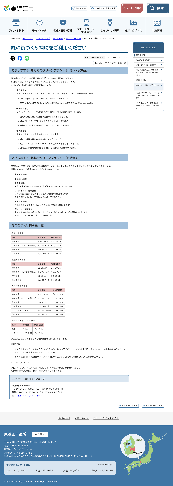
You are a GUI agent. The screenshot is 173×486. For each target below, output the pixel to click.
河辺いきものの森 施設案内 (146, 65)
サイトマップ (64, 418)
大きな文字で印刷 (113, 63)
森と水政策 (58, 38)
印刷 (96, 63)
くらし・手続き (16, 30)
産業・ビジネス (133, 30)
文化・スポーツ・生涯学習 (86, 30)
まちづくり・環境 (110, 30)
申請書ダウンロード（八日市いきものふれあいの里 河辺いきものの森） (148, 95)
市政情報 (157, 30)
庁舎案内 (39, 434)
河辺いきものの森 (73, 38)
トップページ (28, 38)
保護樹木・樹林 (141, 80)
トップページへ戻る (154, 405)
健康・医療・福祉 (63, 30)
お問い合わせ (82, 418)
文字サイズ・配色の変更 (105, 8)
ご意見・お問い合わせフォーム (28, 396)
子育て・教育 (39, 30)
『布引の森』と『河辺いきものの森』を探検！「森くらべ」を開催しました (147, 72)
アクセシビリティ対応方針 (106, 418)
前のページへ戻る (129, 405)
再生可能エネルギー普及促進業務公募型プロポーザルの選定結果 (147, 105)
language (81, 8)
